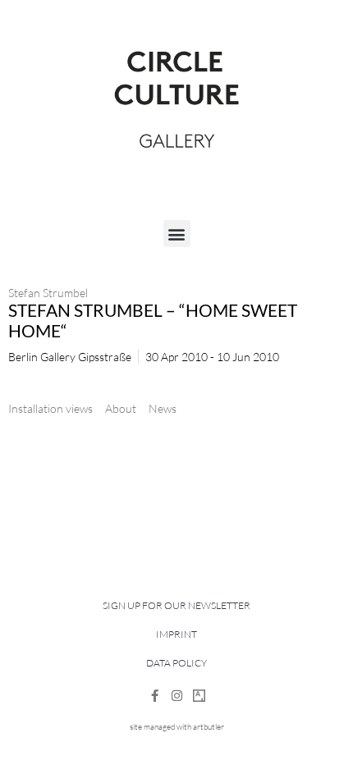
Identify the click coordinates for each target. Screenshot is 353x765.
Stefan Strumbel (48, 293)
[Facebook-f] (155, 695)
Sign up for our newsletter (176, 605)
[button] (176, 233)
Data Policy (176, 663)
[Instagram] (177, 695)
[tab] (50, 408)
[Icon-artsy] (199, 695)
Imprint (176, 634)
